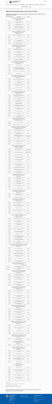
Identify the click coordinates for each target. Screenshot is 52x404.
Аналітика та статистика (16, 4)
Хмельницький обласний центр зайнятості (16, 1)
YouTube (13, 402)
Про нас (7, 4)
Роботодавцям (36, 4)
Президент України (36, 396)
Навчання (40, 4)
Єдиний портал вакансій (24, 6)
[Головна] (10, 2)
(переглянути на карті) (11, 400)
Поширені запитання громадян (23, 395)
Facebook (10, 402)
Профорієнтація (31, 4)
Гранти (30, 6)
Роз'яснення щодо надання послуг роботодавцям (26, 397)
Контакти (44, 4)
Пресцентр (26, 4)
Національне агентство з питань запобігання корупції (39, 398)
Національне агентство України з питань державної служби (39, 400)
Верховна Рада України (37, 401)
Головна (7, 8)
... (34, 402)
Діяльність (10, 4)
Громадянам (22, 4)
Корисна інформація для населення (24, 396)
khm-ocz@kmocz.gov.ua (21, 383)
